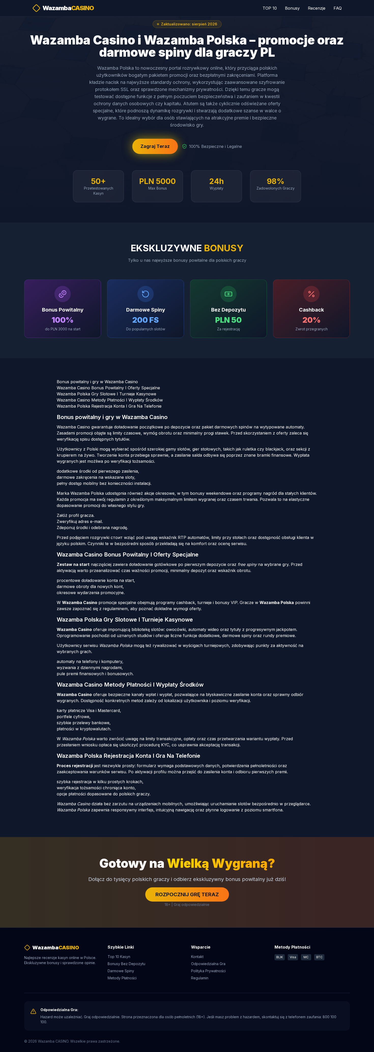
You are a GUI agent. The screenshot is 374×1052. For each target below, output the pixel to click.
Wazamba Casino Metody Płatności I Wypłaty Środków (110, 400)
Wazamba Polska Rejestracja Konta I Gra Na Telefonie (109, 406)
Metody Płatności (122, 978)
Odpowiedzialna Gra (208, 964)
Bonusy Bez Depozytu (126, 964)
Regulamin (199, 978)
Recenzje (316, 8)
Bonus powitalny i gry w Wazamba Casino (97, 381)
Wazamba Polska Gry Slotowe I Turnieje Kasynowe (106, 393)
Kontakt (197, 956)
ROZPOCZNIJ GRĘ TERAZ (187, 894)
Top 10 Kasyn (119, 956)
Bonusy (292, 8)
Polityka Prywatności (208, 971)
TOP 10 (270, 8)
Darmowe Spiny (121, 971)
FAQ (338, 8)
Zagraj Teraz (155, 146)
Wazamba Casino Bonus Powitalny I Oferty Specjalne (108, 387)
